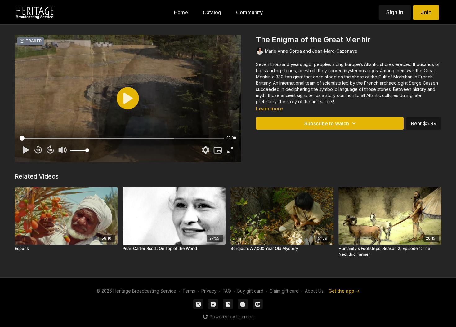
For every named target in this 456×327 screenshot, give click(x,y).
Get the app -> (344, 291)
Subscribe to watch (326, 123)
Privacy (209, 291)
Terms (188, 291)
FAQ (227, 291)
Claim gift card (284, 291)
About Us (314, 291)
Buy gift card (250, 291)
